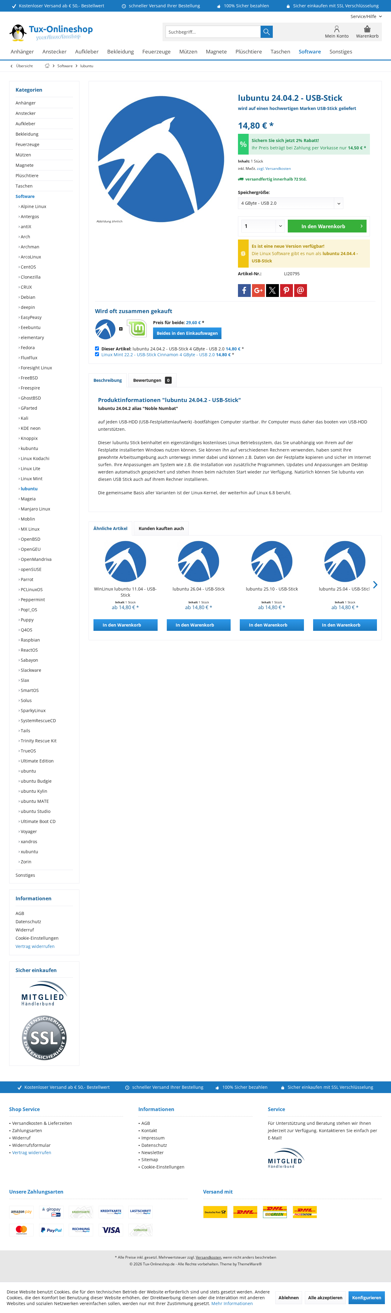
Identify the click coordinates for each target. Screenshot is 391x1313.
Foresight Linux (36, 368)
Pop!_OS (28, 610)
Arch (25, 237)
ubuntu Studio (35, 811)
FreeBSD (29, 378)
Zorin (25, 862)
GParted (28, 408)
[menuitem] (364, 16)
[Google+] (258, 290)
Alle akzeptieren (325, 1297)
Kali (24, 418)
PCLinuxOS (31, 589)
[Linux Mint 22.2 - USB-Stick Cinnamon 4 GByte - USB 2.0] (136, 329)
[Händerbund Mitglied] (44, 993)
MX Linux (29, 529)
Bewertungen (151, 380)
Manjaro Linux (35, 509)
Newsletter (152, 1152)
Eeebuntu (30, 327)
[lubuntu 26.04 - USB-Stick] (199, 561)
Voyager (28, 831)
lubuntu (29, 489)
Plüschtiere (27, 175)
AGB (20, 913)
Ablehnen (289, 1297)
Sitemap (149, 1159)
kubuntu (29, 448)
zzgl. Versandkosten (274, 168)
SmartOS (29, 690)
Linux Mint (31, 478)
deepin (27, 307)
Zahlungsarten (27, 1130)
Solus (26, 700)
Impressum (153, 1138)
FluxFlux (28, 357)
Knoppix (29, 438)
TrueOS (28, 751)
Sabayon (29, 660)
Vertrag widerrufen (35, 946)
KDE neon (30, 428)
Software (25, 196)
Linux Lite (30, 468)
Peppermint (32, 599)
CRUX (26, 287)
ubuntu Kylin (33, 791)
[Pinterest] (286, 290)
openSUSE (31, 569)
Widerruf (25, 930)
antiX (25, 226)
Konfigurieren (366, 1297)
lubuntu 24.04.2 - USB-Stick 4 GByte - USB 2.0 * (172, 349)
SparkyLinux (33, 710)
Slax (24, 680)
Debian (27, 297)
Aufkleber (25, 123)
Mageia (28, 499)
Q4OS (26, 630)
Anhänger (26, 103)
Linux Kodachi (34, 458)
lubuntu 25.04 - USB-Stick (345, 589)
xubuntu (29, 851)
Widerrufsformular (31, 1145)
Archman (29, 247)
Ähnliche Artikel (110, 528)
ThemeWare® (250, 1264)
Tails (25, 730)
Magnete (25, 165)
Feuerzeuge (27, 144)
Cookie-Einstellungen (37, 938)
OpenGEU (30, 549)
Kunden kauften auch (161, 528)
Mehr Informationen (232, 1303)
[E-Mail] (300, 290)
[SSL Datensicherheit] (44, 1038)
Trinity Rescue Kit (38, 741)
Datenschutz (28, 921)
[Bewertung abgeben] (304, 117)
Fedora (27, 347)
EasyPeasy (31, 317)
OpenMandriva (36, 559)
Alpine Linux (33, 206)
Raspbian (30, 640)
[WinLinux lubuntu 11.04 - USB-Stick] (125, 561)
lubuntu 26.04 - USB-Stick (199, 589)
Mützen (23, 155)
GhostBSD (30, 398)
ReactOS (29, 650)
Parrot (26, 579)
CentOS (28, 267)
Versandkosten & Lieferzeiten (42, 1123)
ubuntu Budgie (36, 781)
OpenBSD (30, 539)
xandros (28, 841)
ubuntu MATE (34, 801)
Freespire (30, 388)
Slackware (30, 670)
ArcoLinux (30, 257)
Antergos (29, 216)
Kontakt (149, 1130)
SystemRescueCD (38, 720)
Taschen (24, 186)
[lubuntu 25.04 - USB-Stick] (345, 561)
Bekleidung (27, 134)
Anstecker (26, 113)
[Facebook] (244, 290)
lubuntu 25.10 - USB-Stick (272, 589)
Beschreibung (107, 380)
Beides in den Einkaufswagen (187, 333)
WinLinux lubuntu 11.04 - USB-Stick (125, 592)
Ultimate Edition (37, 761)
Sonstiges (25, 875)
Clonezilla (30, 277)
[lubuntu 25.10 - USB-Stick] (272, 561)
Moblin (27, 519)
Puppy (27, 620)
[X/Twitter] (272, 290)
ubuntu (28, 771)
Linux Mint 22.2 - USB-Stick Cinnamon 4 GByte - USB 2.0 (158, 354)
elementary (32, 337)
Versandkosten (208, 1257)
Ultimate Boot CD (38, 821)
